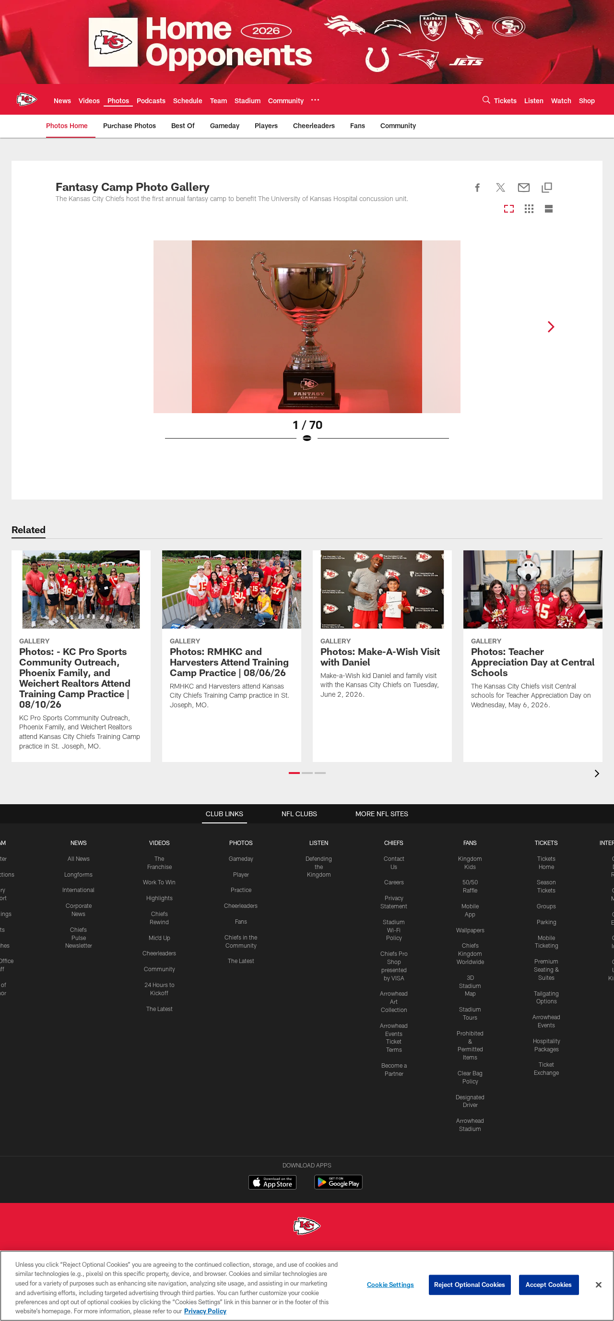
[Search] (486, 99)
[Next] (550, 327)
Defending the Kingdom (319, 866)
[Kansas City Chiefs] (307, 1227)
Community (159, 968)
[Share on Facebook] (477, 193)
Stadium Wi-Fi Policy (394, 929)
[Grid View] (529, 209)
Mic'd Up (159, 937)
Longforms (78, 874)
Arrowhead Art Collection (394, 1001)
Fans (241, 921)
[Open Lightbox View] (307, 347)
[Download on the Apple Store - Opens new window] (272, 1183)
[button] (294, 773)
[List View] (548, 209)
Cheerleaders (159, 953)
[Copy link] (547, 188)
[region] (307, 1285)
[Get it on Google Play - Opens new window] (338, 1187)
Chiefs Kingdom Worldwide (470, 953)
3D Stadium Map (470, 985)
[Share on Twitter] (500, 193)
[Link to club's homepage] (26, 99)
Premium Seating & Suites (546, 969)
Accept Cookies (549, 1284)
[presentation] (598, 775)
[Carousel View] (509, 209)
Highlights (159, 897)
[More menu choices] (315, 100)
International (78, 889)
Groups (546, 906)
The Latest (159, 1008)
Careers (394, 882)
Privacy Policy (205, 1311)
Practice (241, 889)
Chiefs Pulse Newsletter (78, 937)
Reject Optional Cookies (470, 1284)
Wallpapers (470, 930)
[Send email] (523, 193)
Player (241, 874)
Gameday (241, 858)
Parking (546, 921)
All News (79, 858)
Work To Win (159, 882)
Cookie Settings (390, 1284)
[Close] (598, 1285)
